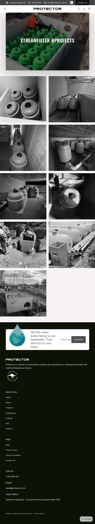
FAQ (7, 423)
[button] (4, 8)
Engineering (11, 413)
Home (8, 397)
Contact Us (82, 3)
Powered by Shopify (26, 513)
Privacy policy (39, 513)
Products (9, 408)
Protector (15, 513)
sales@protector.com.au (57, 3)
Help (8, 445)
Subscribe (78, 340)
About (8, 402)
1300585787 (36, 3)
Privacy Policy (11, 450)
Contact (9, 429)
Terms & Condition (13, 455)
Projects (9, 418)
